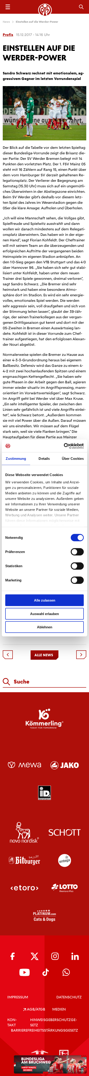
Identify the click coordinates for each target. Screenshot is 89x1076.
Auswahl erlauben (44, 614)
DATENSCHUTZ (69, 997)
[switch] (77, 552)
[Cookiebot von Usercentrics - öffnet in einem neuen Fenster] (64, 446)
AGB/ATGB (35, 1009)
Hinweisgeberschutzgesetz (53, 1022)
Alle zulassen (44, 600)
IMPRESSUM (17, 997)
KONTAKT (12, 1022)
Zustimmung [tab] (16, 458)
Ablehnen (44, 627)
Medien (59, 1009)
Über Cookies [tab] (73, 458)
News (6, 22)
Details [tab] (44, 458)
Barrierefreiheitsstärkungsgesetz (44, 1030)
